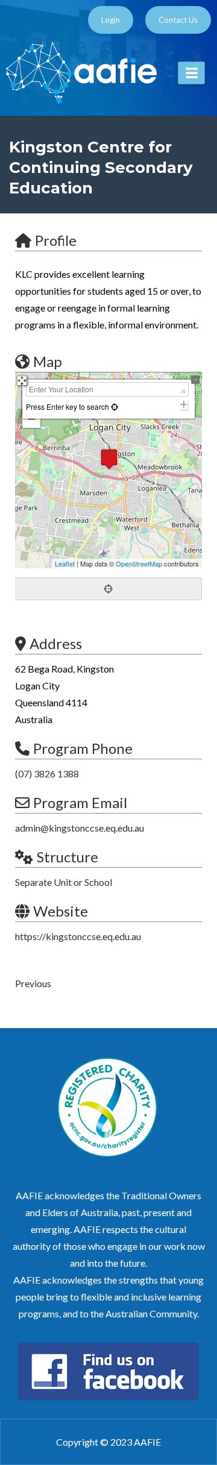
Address (56, 643)
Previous (33, 983)
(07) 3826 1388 (47, 773)
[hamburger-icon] (191, 72)
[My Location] (113, 406)
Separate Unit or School (63, 882)
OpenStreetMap (139, 563)
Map (47, 361)
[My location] (108, 588)
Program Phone (83, 748)
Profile (56, 240)
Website (60, 911)
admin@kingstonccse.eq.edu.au (79, 827)
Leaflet (65, 563)
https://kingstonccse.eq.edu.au (78, 936)
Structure (67, 856)
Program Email (80, 802)
